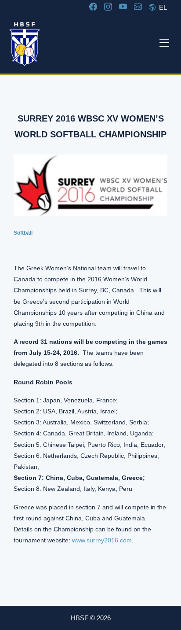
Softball (23, 233)
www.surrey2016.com (102, 540)
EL (162, 7)
